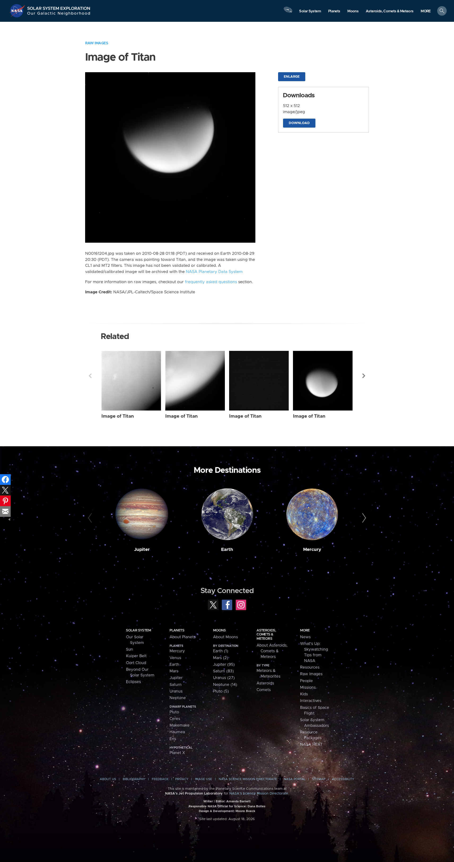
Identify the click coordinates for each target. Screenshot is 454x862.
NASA (18, 10)
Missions (308, 687)
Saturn (176, 685)
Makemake (180, 725)
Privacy (181, 779)
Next (363, 376)
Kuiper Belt (136, 656)
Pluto (174, 712)
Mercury (312, 549)
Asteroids (265, 683)
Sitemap (318, 779)
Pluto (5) (221, 691)
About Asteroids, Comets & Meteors (272, 651)
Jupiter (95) (224, 664)
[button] (425, 11)
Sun (129, 649)
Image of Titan (117, 416)
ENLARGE (292, 76)
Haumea (177, 732)
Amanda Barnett (238, 801)
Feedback (160, 779)
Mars (174, 671)
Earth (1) (220, 651)
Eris (173, 739)
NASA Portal (295, 779)
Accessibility (343, 779)
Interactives (310, 701)
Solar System (138, 630)
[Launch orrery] (288, 12)
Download (299, 123)
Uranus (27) (224, 678)
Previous (90, 376)
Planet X (177, 753)
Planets (177, 630)
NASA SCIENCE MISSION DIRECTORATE (248, 779)
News (305, 637)
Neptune (178, 698)
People (306, 681)
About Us (108, 779)
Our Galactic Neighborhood (59, 14)
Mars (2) (220, 658)
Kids (304, 694)
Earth (227, 549)
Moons (219, 630)
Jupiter (142, 549)
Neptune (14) (225, 685)
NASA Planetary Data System (214, 272)
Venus (175, 658)
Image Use (203, 779)
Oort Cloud (136, 663)
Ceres (175, 719)
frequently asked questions (211, 282)
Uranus (176, 691)
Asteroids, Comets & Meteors (266, 634)
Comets (264, 690)
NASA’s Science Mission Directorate (258, 793)
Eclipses (133, 682)
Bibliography (134, 779)
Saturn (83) (223, 671)
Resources (309, 667)
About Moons (225, 637)
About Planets (183, 637)
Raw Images (96, 43)
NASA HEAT (311, 744)
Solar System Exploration (59, 7)
